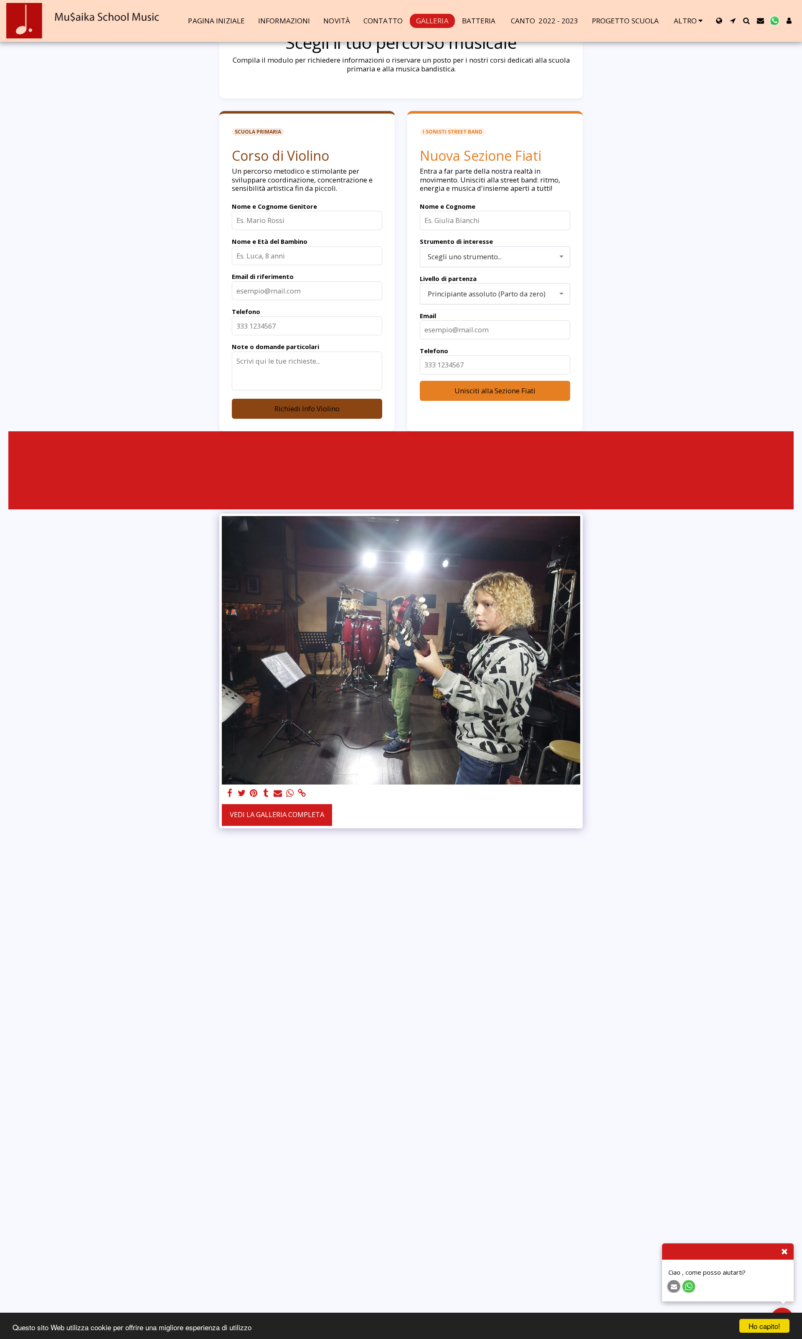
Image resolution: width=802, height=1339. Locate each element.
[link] (302, 793)
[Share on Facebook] (229, 793)
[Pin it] (253, 793)
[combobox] (495, 256)
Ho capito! (764, 1326)
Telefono (246, 311)
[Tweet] (241, 793)
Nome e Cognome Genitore (274, 206)
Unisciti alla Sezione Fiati (495, 390)
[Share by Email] (278, 793)
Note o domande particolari (275, 346)
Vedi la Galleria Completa (277, 814)
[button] (732, 20)
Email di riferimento (263, 276)
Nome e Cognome (447, 206)
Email (428, 315)
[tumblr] (265, 793)
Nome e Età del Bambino (269, 241)
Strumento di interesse (456, 241)
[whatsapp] (290, 793)
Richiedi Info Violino (307, 408)
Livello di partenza (448, 278)
